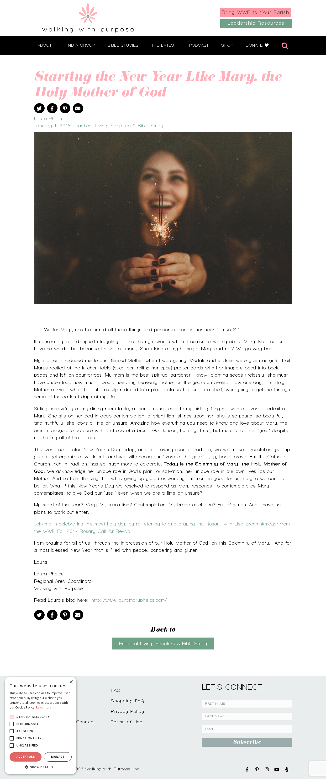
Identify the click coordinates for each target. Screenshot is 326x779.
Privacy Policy (127, 711)
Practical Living (90, 125)
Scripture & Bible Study (137, 125)
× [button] (71, 682)
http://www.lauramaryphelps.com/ (129, 600)
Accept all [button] (25, 757)
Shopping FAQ (127, 700)
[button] (41, 767)
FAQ (116, 690)
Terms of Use (126, 721)
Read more (44, 707)
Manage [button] (57, 757)
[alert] (40, 725)
